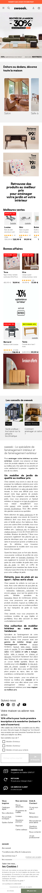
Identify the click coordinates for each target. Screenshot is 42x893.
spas (26, 616)
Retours (32, 813)
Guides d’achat (7, 822)
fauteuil (16, 647)
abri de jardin (10, 565)
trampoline (10, 590)
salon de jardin (27, 489)
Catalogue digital (6, 808)
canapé (35, 644)
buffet (6, 654)
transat (16, 501)
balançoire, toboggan (25, 590)
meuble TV (16, 649)
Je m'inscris (35, 758)
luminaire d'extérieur (26, 557)
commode (34, 666)
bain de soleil (29, 501)
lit (28, 664)
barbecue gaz (21, 529)
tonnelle (26, 506)
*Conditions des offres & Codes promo (16, 852)
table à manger (17, 654)
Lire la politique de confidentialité (11, 884)
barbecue (31, 527)
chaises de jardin (10, 517)
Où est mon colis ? (33, 808)
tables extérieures (26, 515)
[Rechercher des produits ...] (8, 8)
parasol (12, 506)
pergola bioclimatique (12, 509)
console (23, 666)
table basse (25, 647)
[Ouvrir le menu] (3, 8)
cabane (13, 593)
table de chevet (11, 666)
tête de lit (33, 664)
